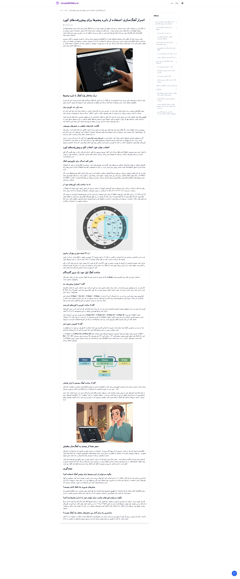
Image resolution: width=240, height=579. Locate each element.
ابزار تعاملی (80, 298)
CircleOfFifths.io (70, 3)
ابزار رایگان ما (123, 506)
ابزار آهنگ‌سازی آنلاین (80, 389)
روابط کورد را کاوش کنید (88, 175)
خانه (172, 3)
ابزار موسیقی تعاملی (89, 41)
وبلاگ (176, 3)
